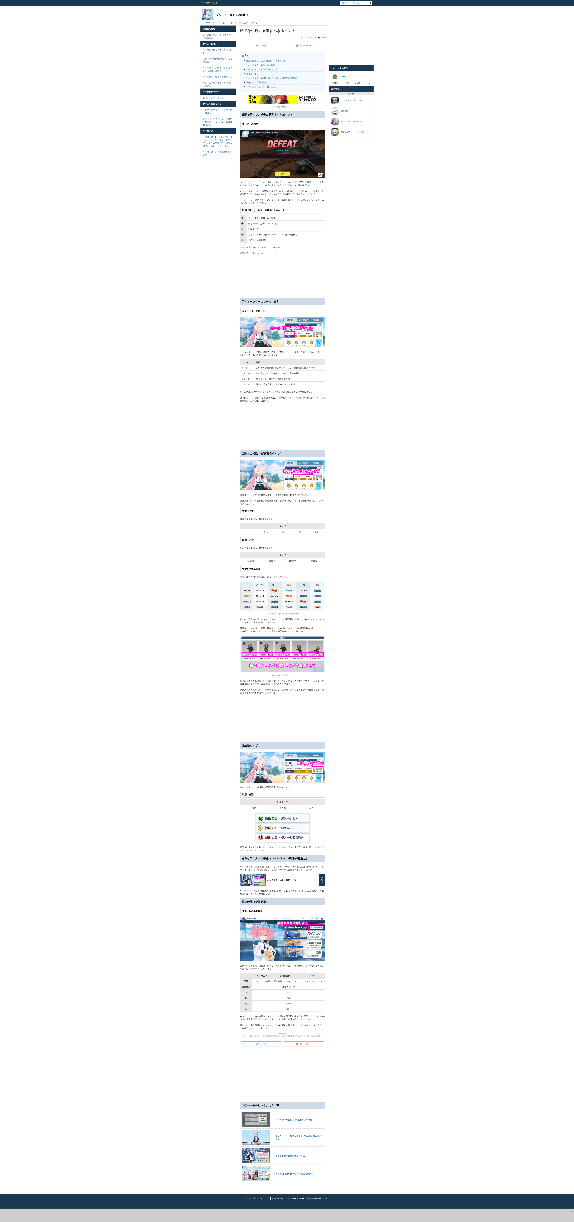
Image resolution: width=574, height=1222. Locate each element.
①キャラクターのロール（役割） (261, 64)
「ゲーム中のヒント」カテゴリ (260, 86)
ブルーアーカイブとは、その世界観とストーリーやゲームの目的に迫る (217, 121)
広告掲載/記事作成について (318, 1198)
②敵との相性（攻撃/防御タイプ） (262, 69)
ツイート (262, 45)
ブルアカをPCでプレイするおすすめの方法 (218, 36)
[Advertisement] (282, 426)
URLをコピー (304, 45)
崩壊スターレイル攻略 (350, 121)
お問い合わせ (277, 1198)
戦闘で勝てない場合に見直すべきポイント (266, 60)
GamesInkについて (261, 1198)
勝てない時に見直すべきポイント (217, 51)
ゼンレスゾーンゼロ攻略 (351, 131)
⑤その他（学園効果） (256, 82)
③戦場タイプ (252, 73)
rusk (342, 75)
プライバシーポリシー (295, 1198)
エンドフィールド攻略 (350, 100)
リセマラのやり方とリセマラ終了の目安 (217, 111)
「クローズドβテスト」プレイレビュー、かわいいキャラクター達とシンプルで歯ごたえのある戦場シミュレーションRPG (218, 141)
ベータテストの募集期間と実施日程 (217, 153)
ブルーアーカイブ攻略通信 (232, 15)
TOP (249, 1198)
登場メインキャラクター (214, 97)
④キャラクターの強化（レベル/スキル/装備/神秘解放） (272, 77)
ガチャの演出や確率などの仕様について (217, 84)
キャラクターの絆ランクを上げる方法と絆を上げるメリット (217, 69)
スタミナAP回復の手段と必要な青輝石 (218, 60)
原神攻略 (344, 110)
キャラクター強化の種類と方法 (217, 76)
